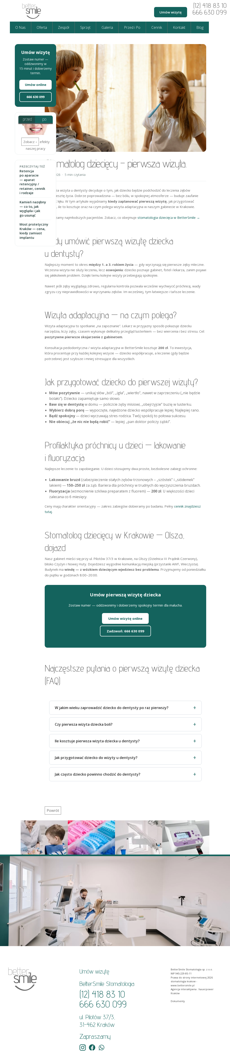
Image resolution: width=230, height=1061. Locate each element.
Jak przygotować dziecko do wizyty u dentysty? (96, 757)
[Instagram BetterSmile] (83, 1047)
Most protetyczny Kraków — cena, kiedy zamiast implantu (34, 231)
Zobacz (29, 141)
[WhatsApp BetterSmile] (101, 1047)
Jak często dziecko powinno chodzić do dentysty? (97, 774)
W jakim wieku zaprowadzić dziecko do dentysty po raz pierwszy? (111, 707)
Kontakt (179, 27)
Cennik (156, 27)
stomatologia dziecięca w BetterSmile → (168, 217)
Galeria (107, 27)
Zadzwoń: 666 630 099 (125, 631)
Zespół (63, 27)
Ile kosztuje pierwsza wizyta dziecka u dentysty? (97, 741)
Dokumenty (178, 1001)
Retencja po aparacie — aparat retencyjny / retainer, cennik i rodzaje (32, 182)
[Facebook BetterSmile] (92, 1047)
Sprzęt (85, 27)
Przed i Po (132, 27)
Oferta (42, 27)
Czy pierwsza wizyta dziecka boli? (84, 724)
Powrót (53, 810)
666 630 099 (209, 12)
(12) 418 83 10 (210, 5)
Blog (199, 27)
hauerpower (206, 989)
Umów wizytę (170, 12)
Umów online (35, 85)
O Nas (20, 27)
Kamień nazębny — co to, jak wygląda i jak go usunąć (33, 208)
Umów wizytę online (125, 618)
